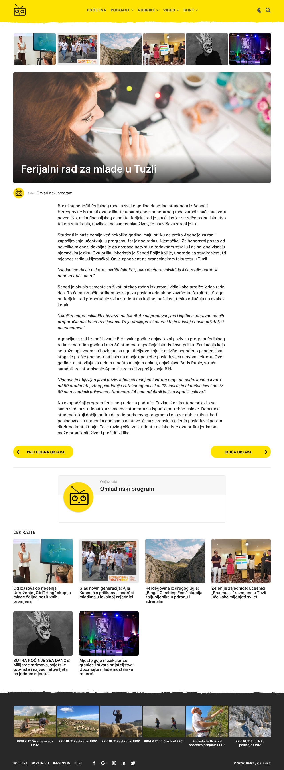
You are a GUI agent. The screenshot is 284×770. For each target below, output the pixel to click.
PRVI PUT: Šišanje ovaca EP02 (35, 743)
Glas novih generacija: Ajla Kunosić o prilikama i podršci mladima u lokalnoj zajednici (106, 592)
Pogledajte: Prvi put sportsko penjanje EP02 (207, 743)
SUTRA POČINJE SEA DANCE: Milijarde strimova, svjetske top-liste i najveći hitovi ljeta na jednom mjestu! (41, 667)
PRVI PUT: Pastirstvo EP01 (77, 741)
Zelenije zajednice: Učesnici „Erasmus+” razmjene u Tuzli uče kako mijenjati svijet (238, 592)
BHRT (188, 10)
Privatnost (40, 763)
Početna (96, 10)
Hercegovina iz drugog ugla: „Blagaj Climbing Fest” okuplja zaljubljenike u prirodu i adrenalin (173, 595)
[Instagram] (114, 763)
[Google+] (104, 763)
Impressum (62, 763)
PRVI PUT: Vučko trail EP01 (164, 741)
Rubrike (146, 10)
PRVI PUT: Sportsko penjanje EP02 (250, 743)
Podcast (120, 10)
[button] (259, 10)
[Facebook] (94, 763)
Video (169, 10)
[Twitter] (133, 763)
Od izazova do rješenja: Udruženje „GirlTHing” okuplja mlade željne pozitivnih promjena (42, 595)
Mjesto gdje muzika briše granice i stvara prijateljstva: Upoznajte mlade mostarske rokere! (106, 667)
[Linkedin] (123, 763)
